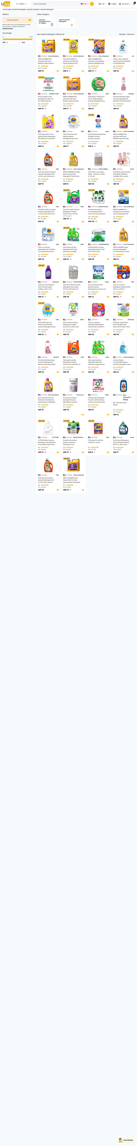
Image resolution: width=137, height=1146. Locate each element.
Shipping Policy (7, 28)
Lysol (107, 131)
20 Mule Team (54, 94)
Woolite (131, 94)
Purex (107, 282)
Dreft (132, 169)
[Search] (92, 4)
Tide (57, 131)
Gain (107, 94)
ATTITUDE (55, 437)
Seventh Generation (103, 207)
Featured (130, 34)
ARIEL (82, 320)
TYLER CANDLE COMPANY (103, 169)
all (133, 56)
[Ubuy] (6, 3)
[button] (102, 4)
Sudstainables (104, 244)
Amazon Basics (128, 357)
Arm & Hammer (53, 56)
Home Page (7, 9)
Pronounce (80, 395)
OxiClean (56, 282)
